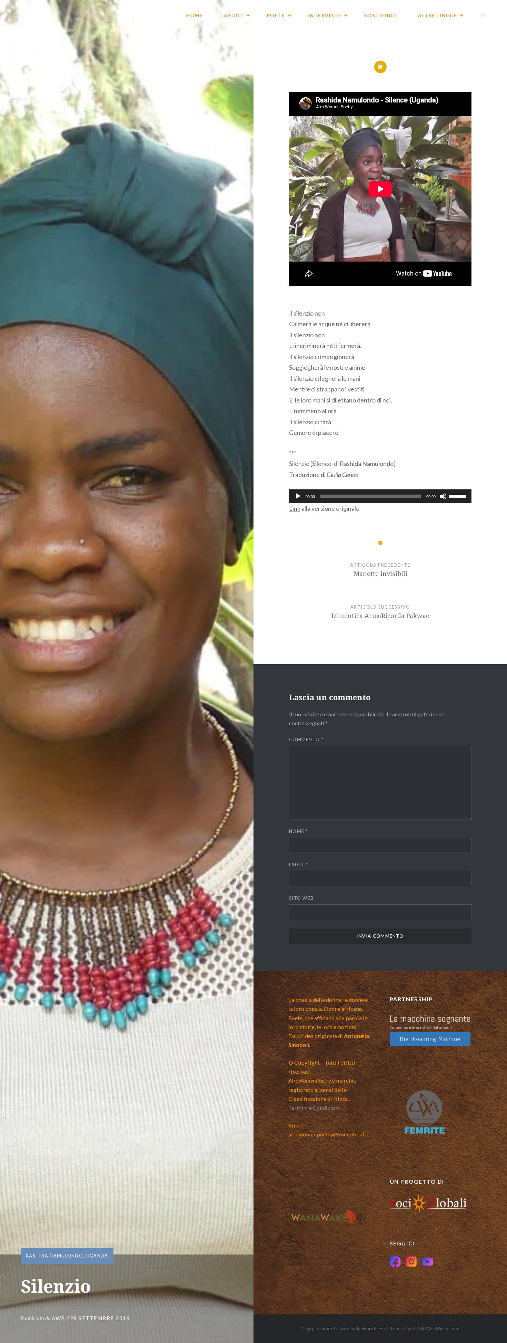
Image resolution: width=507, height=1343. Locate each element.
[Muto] (443, 496)
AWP (58, 1318)
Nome (298, 831)
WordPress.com (442, 1328)
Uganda (97, 1256)
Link (294, 508)
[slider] (458, 495)
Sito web (301, 898)
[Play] (298, 496)
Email (298, 864)
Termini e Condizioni (314, 1107)
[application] (380, 496)
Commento (306, 739)
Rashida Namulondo (54, 1256)
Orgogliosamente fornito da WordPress (343, 1328)
